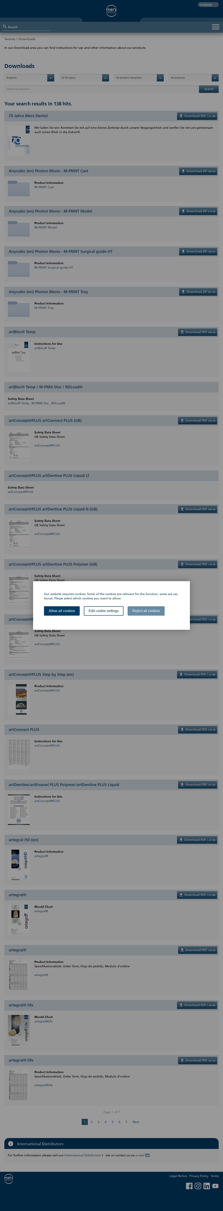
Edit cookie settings (104, 611)
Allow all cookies (62, 611)
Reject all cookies (146, 611)
